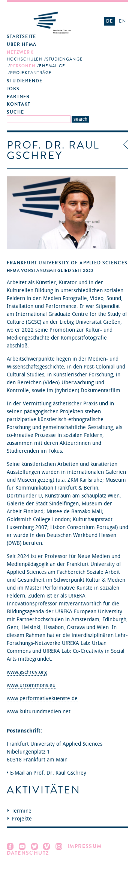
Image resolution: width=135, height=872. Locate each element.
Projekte (22, 819)
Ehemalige (52, 66)
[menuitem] (52, 37)
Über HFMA (21, 44)
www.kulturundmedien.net (38, 711)
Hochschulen (25, 59)
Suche (15, 112)
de (109, 21)
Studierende (24, 81)
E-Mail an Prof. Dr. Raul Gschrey (48, 773)
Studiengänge (64, 59)
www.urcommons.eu (31, 685)
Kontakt (19, 104)
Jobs (13, 89)
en (122, 21)
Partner (18, 97)
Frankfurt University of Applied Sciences (67, 263)
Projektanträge (31, 72)
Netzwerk (20, 52)
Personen (23, 66)
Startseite (21, 36)
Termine (22, 811)
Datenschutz (28, 853)
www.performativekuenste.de (42, 698)
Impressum (85, 846)
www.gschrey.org (27, 672)
